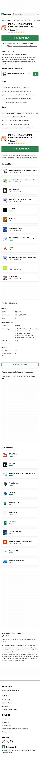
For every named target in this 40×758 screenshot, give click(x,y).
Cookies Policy (6, 725)
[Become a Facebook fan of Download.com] (3, 741)
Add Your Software (7, 703)
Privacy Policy (6, 719)
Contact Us (5, 706)
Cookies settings (7, 732)
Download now (21, 38)
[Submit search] (13, 14)
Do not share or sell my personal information (15, 728)
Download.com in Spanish (9, 709)
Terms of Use (6, 722)
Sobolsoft (6, 636)
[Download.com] (6, 14)
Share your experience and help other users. (22, 46)
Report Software (21, 364)
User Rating (11, 32)
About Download (7, 700)
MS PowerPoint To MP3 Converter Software (22, 25)
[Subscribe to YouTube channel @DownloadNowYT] (11, 741)
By (11, 30)
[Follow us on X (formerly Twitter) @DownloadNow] (7, 741)
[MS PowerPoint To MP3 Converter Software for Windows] (4, 28)
